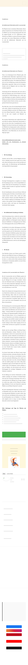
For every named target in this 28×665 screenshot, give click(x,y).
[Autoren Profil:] (6, 479)
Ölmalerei (6, 3)
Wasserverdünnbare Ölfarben (11, 415)
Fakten (3, 599)
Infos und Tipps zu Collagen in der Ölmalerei (15, 658)
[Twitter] (24, 479)
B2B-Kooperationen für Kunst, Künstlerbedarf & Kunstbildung (14, 594)
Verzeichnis (14, 450)
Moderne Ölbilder (8, 530)
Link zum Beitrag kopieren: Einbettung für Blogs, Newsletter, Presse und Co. (14, 434)
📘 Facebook (14, 626)
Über (4, 473)
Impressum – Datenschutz (7, 589)
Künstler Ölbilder (8, 519)
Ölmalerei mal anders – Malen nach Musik (14, 661)
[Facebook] (22, 479)
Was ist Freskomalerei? (15, 654)
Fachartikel (14, 448)
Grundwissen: (6, 53)
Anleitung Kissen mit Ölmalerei (11, 419)
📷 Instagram (14, 630)
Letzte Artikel (10, 473)
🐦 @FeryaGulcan (14, 647)
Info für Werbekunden (6, 597)
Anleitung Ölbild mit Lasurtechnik (12, 417)
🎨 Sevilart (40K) (14, 641)
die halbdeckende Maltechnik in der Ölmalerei (13, 54)
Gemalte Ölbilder (8, 508)
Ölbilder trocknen (8, 525)
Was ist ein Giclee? (5, 660)
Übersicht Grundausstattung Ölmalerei (13, 423)
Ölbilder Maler (7, 513)
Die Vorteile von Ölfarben (10, 421)
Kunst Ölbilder (7, 538)
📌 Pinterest (14, 634)
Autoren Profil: (12, 479)
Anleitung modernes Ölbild (10, 413)
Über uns (14, 453)
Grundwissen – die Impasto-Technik (9, 653)
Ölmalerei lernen (5, 591)
